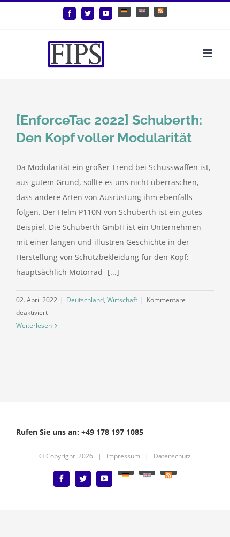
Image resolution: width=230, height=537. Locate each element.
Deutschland (85, 299)
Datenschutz (172, 456)
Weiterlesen (34, 325)
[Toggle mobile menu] (208, 53)
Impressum (123, 456)
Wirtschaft (122, 299)
